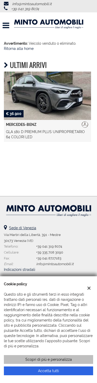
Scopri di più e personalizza (48, 359)
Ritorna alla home (19, 49)
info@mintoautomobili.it (32, 4)
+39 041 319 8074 (25, 9)
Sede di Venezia (22, 228)
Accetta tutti (48, 371)
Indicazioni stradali (19, 269)
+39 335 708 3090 (49, 252)
